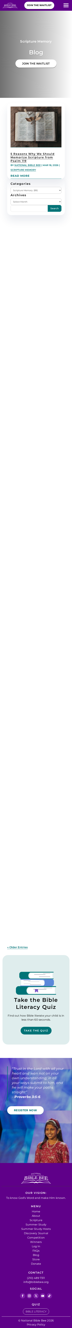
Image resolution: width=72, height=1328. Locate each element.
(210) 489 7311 (36, 1278)
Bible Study (18, 520)
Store (36, 1259)
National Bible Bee (27, 165)
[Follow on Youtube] (42, 1296)
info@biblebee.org (36, 1282)
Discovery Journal (36, 1233)
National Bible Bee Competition (32, 515)
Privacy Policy (36, 1324)
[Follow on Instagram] (29, 1296)
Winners (36, 1242)
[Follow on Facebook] (22, 1296)
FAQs (36, 1250)
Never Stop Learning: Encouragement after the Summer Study (31, 745)
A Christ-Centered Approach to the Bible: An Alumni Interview (34, 866)
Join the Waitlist (39, 5)
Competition (36, 1237)
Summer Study (20, 882)
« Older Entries (17, 947)
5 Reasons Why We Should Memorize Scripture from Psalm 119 (33, 157)
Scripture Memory (23, 169)
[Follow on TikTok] (49, 1296)
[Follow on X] (36, 1296)
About (36, 1215)
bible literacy (36, 1311)
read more (20, 175)
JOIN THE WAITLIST (36, 63)
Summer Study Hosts (36, 1228)
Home (36, 1211)
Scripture (36, 1220)
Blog (36, 1255)
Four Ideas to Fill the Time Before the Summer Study (32, 626)
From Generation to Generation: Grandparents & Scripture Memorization (33, 386)
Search (54, 208)
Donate (36, 1263)
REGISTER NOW (25, 1110)
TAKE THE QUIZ (36, 1030)
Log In (36, 1246)
